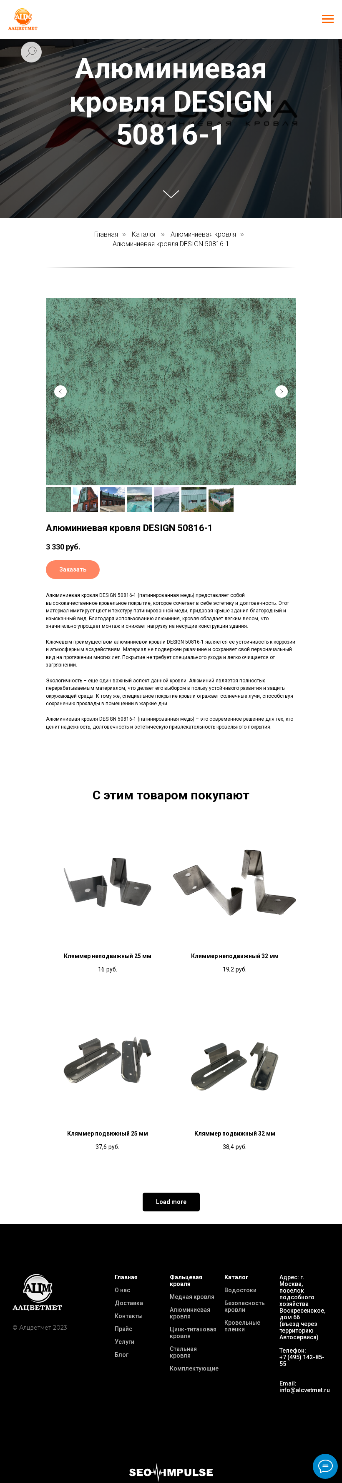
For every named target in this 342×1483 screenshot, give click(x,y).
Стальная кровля (183, 1352)
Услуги (124, 1341)
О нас (122, 1290)
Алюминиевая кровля (203, 234)
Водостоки (240, 1290)
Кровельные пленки (242, 1326)
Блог (121, 1354)
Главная (106, 234)
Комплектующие (194, 1368)
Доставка (129, 1303)
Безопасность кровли (244, 1306)
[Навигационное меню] (328, 19)
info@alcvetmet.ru (304, 1390)
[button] (73, 569)
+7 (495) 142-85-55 (301, 1360)
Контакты (129, 1316)
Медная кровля (192, 1296)
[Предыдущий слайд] (60, 391)
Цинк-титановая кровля (193, 1332)
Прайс (123, 1329)
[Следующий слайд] (281, 391)
